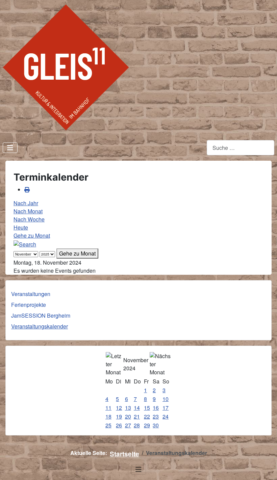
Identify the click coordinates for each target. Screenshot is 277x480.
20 (128, 416)
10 (165, 399)
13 (128, 407)
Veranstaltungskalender (39, 326)
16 (156, 407)
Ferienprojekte (28, 305)
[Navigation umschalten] (10, 147)
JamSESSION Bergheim (40, 315)
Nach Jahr (26, 203)
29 (147, 425)
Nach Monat (28, 211)
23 (156, 416)
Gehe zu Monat (32, 235)
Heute (21, 227)
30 (156, 425)
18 (108, 416)
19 (119, 416)
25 (108, 425)
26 (119, 425)
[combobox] (240, 147)
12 (119, 407)
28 (137, 425)
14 (137, 407)
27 (128, 425)
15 (147, 407)
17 (165, 407)
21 (137, 416)
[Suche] (25, 243)
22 (147, 416)
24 (165, 416)
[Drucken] (27, 189)
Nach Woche (29, 219)
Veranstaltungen (30, 294)
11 (108, 407)
